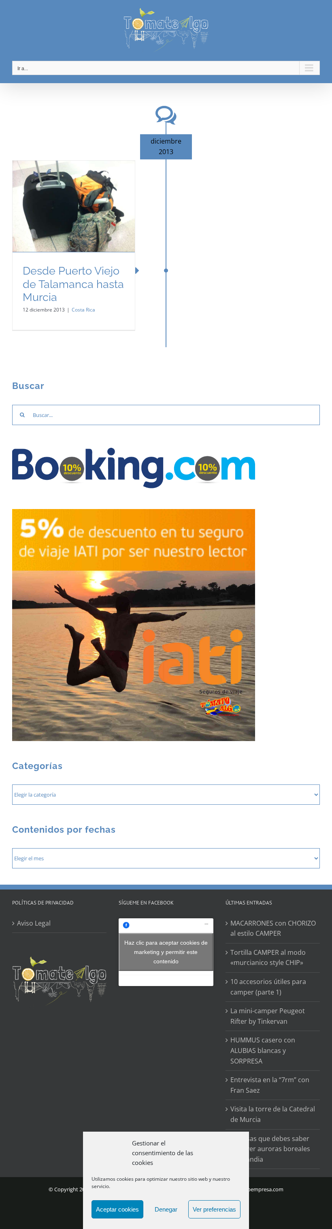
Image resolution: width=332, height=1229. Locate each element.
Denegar (166, 1209)
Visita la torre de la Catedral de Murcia (272, 1114)
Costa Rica (83, 309)
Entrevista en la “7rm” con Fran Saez (269, 1085)
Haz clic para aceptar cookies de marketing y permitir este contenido (166, 952)
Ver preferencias (214, 1209)
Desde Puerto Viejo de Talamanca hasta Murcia (73, 283)
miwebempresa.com (258, 1189)
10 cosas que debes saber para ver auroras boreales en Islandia (270, 1149)
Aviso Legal (34, 923)
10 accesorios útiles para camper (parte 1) (268, 987)
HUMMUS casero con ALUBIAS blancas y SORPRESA (262, 1050)
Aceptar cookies (117, 1209)
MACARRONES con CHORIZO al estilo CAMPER (273, 928)
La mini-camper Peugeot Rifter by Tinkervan (267, 1016)
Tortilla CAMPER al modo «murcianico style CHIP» (268, 957)
